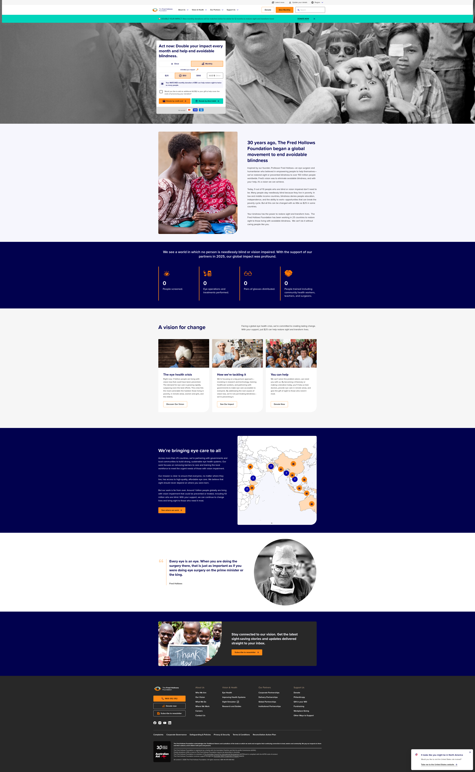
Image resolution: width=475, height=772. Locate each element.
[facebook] (154, 723)
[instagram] (159, 723)
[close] (314, 18)
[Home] (162, 9)
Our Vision (200, 697)
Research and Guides (231, 706)
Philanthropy (299, 697)
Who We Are (200, 692)
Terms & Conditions (241, 734)
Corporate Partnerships (269, 692)
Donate (297, 692)
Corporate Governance (176, 734)
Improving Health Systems (234, 697)
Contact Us (200, 715)
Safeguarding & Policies (200, 734)
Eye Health (227, 692)
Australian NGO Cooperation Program (226, 756)
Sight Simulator (229, 701)
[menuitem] (183, 10)
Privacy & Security (222, 734)
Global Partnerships (267, 701)
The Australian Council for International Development (221, 754)
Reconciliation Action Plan (264, 734)
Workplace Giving (301, 710)
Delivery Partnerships (268, 697)
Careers (199, 710)
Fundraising (299, 706)
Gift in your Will (300, 701)
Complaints (158, 734)
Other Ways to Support (304, 715)
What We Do (200, 701)
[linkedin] (169, 723)
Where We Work (202, 706)
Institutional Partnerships (270, 706)
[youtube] (164, 723)
